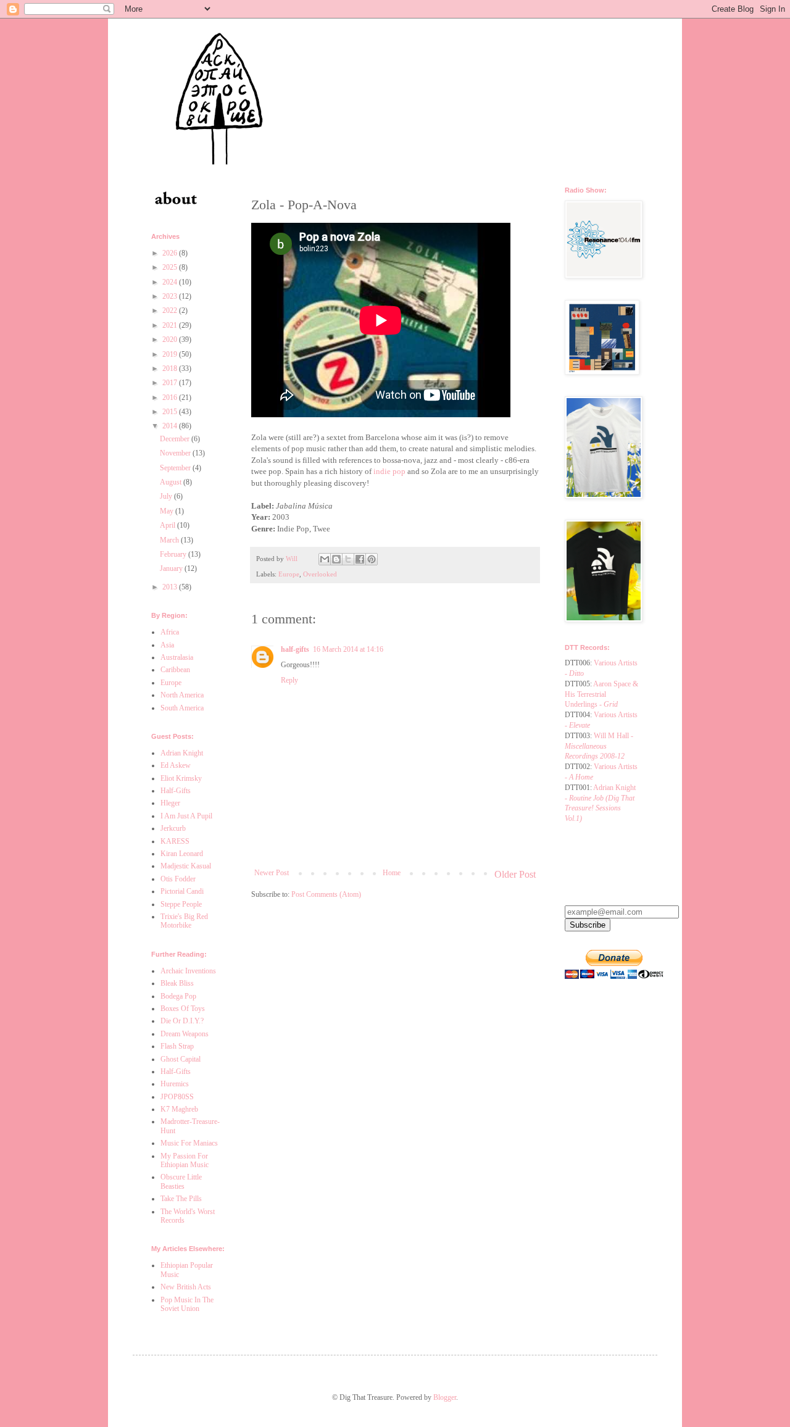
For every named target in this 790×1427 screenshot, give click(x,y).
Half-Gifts (175, 790)
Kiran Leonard (181, 853)
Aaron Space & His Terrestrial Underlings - (601, 694)
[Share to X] (348, 559)
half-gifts (295, 649)
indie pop (389, 471)
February (174, 554)
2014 (170, 426)
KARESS (174, 841)
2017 (170, 382)
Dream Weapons (184, 1034)
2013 (170, 587)
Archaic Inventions (188, 971)
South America (182, 708)
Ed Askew (175, 765)
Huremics (174, 1084)
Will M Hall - (599, 746)
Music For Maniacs (189, 1143)
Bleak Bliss (177, 983)
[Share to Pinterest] (371, 559)
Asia (167, 645)
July (167, 496)
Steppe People (181, 904)
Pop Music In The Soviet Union (187, 1304)
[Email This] (324, 559)
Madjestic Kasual (185, 866)
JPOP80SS (177, 1096)
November (176, 453)
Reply (289, 680)
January (172, 568)
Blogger (444, 1397)
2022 (170, 310)
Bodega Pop (178, 996)
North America (182, 695)
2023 (170, 296)
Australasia (176, 657)
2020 (170, 339)
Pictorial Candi (182, 891)
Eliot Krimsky (181, 778)
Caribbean (175, 669)
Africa (169, 632)
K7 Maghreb (179, 1109)
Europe (288, 574)
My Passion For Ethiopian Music (184, 1160)
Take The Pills (181, 1198)
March (170, 540)
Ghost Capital (180, 1059)
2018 (170, 368)
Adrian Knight (181, 753)
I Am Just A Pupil (186, 816)
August (171, 482)
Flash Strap (177, 1046)
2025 (170, 267)
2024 (170, 282)
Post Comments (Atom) (326, 894)
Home (392, 872)
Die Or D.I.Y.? (182, 1021)
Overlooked (320, 574)
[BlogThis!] (336, 559)
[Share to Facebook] (360, 559)
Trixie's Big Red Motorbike (184, 921)
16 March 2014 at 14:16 (348, 649)
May (167, 511)
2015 (170, 411)
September (176, 468)
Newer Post (271, 872)
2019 (170, 354)
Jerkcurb (173, 828)
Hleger (170, 803)
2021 (170, 325)
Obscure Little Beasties (181, 1181)
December (175, 439)
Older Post (515, 874)
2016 (170, 397)
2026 (170, 253)
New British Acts (185, 1287)
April (168, 525)
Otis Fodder (178, 879)
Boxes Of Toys (182, 1008)
